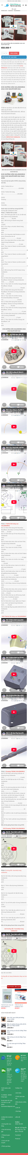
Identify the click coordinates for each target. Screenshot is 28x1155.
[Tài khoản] (23, 5)
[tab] (14, 58)
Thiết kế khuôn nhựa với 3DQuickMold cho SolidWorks (7, 1006)
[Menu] (2, 5)
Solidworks (17, 10)
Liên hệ (18, 1107)
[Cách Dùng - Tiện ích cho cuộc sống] (12, 5)
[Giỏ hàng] (26, 5)
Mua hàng (14, 53)
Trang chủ (4, 10)
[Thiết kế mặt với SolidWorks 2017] (21, 996)
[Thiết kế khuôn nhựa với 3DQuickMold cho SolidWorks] (7, 996)
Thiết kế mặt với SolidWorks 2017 (19, 1005)
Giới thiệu (18, 1093)
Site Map (18, 1111)
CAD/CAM (10, 10)
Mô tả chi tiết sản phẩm (9, 57)
